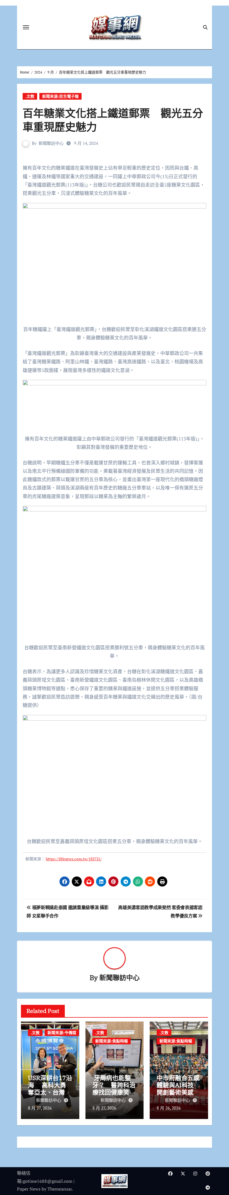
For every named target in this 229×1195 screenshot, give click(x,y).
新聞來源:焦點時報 (111, 1041)
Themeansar (59, 1189)
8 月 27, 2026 (40, 1108)
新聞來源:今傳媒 (61, 1032)
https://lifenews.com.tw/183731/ (74, 858)
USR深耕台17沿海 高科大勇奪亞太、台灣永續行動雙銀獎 (50, 1089)
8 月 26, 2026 (169, 1108)
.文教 (29, 96)
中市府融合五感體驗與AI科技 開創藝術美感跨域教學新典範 (178, 1089)
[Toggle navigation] (26, 27)
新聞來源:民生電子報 (60, 96)
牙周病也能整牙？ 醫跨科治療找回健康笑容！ (113, 1089)
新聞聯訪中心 (51, 143)
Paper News (28, 1189)
